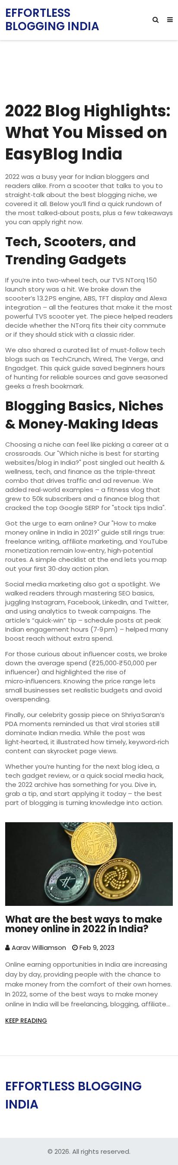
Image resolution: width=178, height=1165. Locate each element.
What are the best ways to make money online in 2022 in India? (83, 924)
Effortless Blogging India (52, 19)
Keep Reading (26, 1021)
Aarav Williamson (38, 947)
